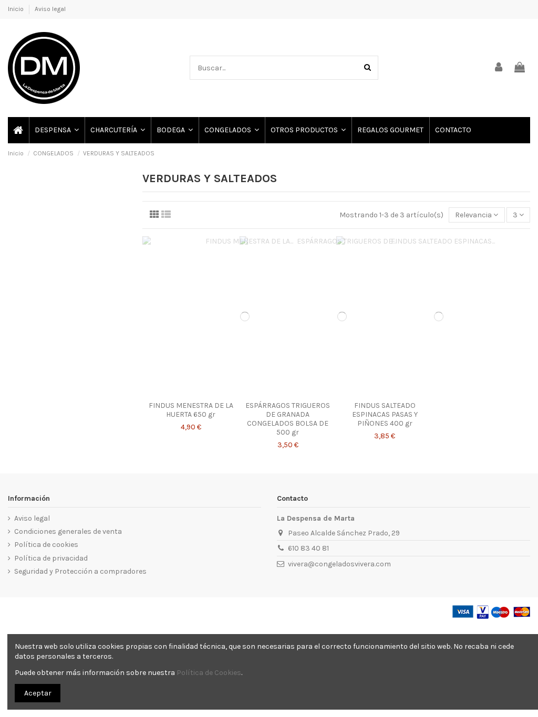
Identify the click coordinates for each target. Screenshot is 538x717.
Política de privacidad (51, 558)
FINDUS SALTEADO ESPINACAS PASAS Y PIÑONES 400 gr (385, 414)
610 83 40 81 (308, 548)
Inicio (16, 9)
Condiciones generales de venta (68, 531)
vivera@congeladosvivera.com (339, 564)
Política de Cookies (209, 672)
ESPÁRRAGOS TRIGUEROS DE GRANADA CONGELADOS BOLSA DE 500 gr (287, 418)
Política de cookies (46, 544)
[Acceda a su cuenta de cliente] (499, 68)
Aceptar (37, 693)
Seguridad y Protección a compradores (80, 571)
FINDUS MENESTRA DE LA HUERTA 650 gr (191, 410)
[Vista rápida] (190, 392)
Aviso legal (50, 9)
